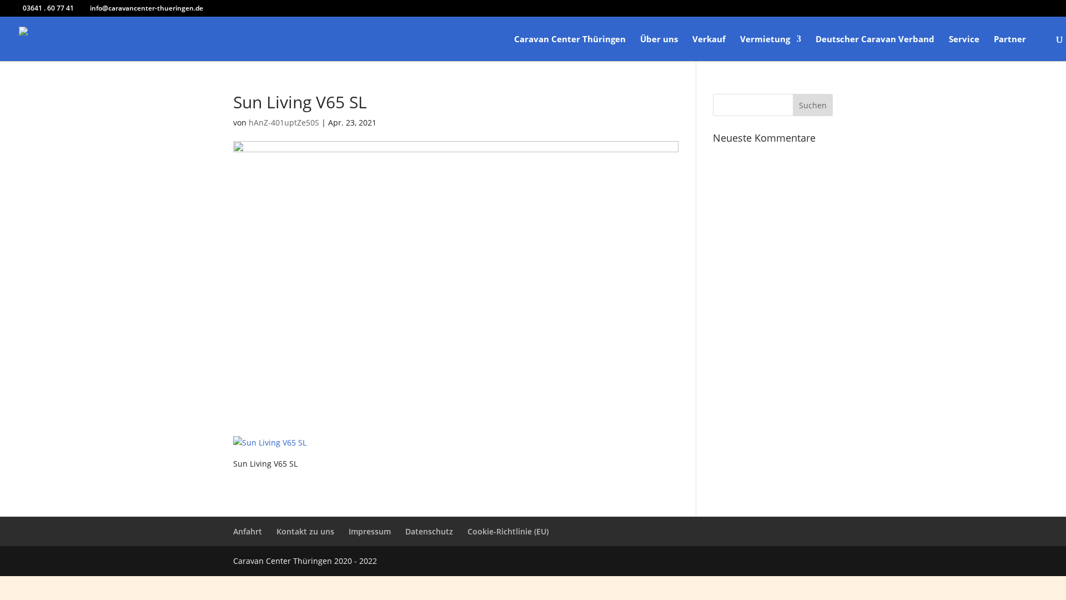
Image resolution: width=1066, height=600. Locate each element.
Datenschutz (429, 531)
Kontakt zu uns (305, 531)
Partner (1010, 39)
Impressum (370, 531)
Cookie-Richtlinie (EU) (508, 531)
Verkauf (709, 39)
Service (964, 39)
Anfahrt (247, 531)
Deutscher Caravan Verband (875, 39)
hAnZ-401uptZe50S (284, 122)
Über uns (659, 39)
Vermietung (765, 39)
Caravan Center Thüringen (570, 39)
